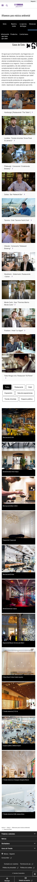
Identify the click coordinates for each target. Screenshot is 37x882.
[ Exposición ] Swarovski (9, 540)
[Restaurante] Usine (8, 574)
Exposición (8, 393)
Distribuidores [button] (6, 843)
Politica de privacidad (9, 868)
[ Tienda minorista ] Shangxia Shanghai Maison (16, 780)
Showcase (32, 24)
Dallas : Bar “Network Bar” (13, 194)
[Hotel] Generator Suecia (10, 608)
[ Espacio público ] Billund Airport (12, 745)
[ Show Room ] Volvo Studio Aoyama (13, 677)
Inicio (4, 24)
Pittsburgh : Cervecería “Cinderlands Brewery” (17, 167)
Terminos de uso (25, 864)
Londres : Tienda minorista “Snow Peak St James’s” (18, 139)
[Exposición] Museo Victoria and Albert (13, 643)
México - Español (9, 854)
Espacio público (27, 399)
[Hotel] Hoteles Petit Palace (11, 471)
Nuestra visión (14, 25)
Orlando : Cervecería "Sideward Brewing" (15, 247)
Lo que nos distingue (23, 25)
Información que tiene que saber (5, 36)
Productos (13, 34)
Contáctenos (24, 34)
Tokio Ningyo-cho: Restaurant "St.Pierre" (18, 375)
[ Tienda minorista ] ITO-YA (10, 711)
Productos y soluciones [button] (8, 834)
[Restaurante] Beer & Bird (10, 506)
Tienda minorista (10, 399)
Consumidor (5, 858)
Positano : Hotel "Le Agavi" (13, 330)
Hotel (30, 387)
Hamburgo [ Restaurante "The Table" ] (17, 112)
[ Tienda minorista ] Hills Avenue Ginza (13, 814)
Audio (8, 827)
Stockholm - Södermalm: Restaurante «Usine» (17, 275)
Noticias (4, 838)
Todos (7, 387)
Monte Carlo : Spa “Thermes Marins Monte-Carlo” (16, 303)
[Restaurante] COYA (8, 437)
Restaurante (19, 387)
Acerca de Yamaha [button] (7, 848)
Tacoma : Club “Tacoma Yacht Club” (17, 220)
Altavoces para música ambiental (21, 827)
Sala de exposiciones (25, 393)
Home (3, 827)
